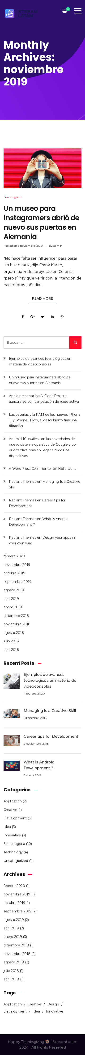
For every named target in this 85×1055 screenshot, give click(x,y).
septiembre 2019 (17, 582)
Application (13, 801)
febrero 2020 (14, 556)
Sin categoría (12, 197)
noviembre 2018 (17, 624)
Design (53, 1004)
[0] (64, 12)
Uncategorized (16, 861)
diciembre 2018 (16, 616)
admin (57, 245)
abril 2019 (11, 599)
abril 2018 (11, 650)
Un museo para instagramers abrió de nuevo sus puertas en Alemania (41, 222)
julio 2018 (11, 641)
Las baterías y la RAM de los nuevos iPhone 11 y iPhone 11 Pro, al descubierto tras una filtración (45, 420)
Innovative (12, 835)
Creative (10, 810)
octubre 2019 (14, 573)
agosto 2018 (14, 633)
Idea (7, 827)
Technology (13, 852)
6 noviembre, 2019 (30, 245)
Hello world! (67, 468)
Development (15, 818)
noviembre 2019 (17, 565)
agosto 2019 (14, 590)
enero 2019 (13, 607)
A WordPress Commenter (30, 468)
